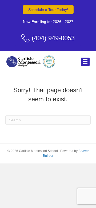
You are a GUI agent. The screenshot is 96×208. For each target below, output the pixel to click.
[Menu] (85, 62)
